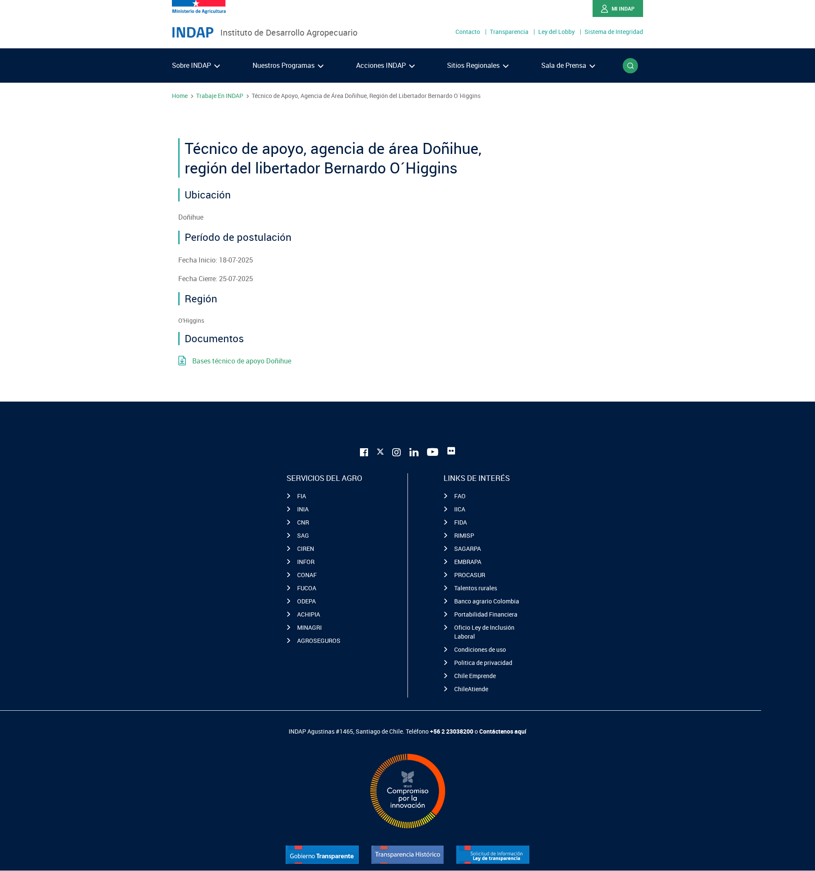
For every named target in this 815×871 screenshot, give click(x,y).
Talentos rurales (475, 588)
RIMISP (464, 535)
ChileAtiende (471, 689)
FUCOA (306, 588)
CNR (303, 522)
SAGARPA (467, 548)
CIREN (305, 548)
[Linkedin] (414, 451)
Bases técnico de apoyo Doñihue (241, 361)
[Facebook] (364, 451)
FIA (301, 496)
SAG (303, 535)
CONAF (307, 575)
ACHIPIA (308, 614)
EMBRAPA (467, 562)
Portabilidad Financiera (485, 614)
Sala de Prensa (564, 65)
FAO (460, 496)
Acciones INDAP (382, 65)
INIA (303, 509)
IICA (459, 509)
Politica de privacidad (483, 663)
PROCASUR (469, 575)
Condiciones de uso (480, 649)
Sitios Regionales (474, 65)
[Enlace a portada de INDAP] (193, 32)
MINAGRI (309, 627)
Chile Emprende (475, 676)
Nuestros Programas (284, 65)
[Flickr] (451, 451)
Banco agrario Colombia (486, 601)
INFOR (306, 562)
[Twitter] (380, 450)
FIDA (460, 522)
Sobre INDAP (192, 65)
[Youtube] (433, 451)
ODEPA (306, 601)
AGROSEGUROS (318, 640)
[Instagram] (396, 451)
